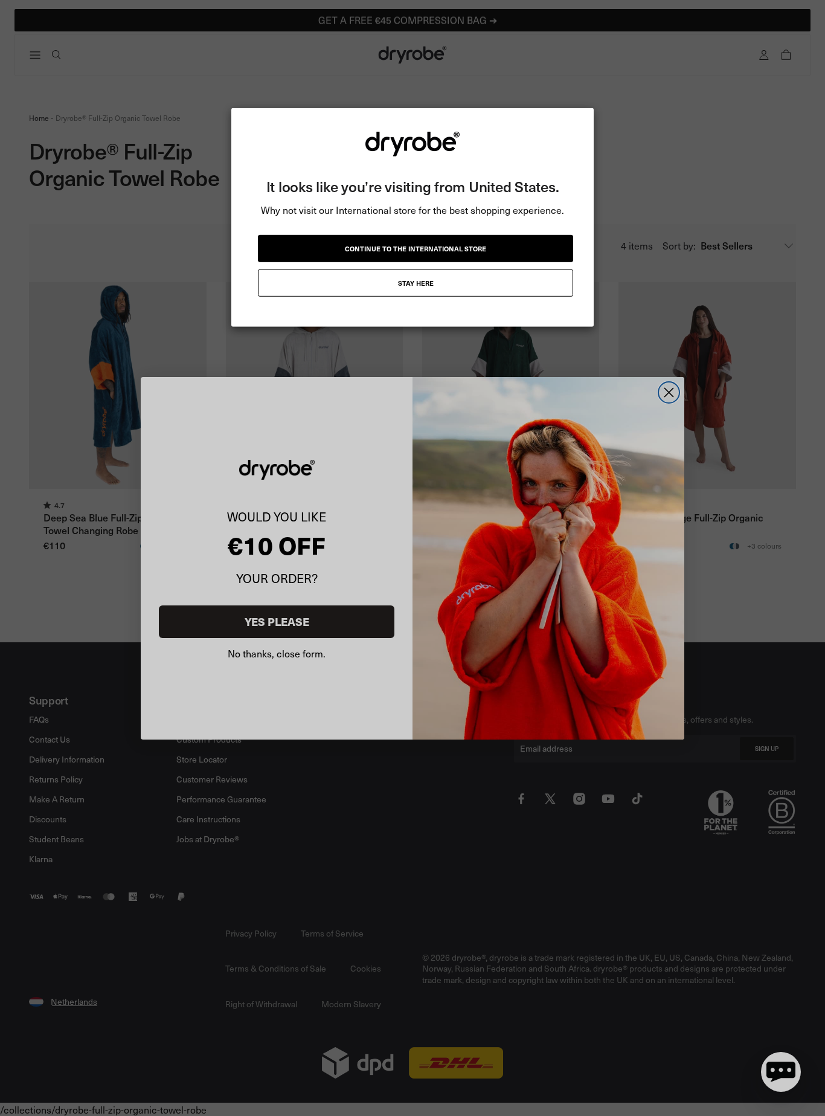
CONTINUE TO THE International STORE (415, 248)
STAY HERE (416, 283)
